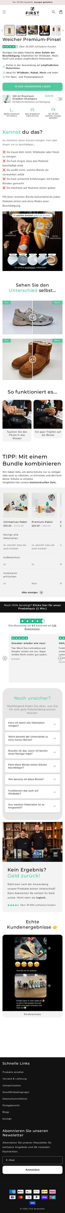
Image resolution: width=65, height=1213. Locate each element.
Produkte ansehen (13, 1072)
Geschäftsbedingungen (15, 1092)
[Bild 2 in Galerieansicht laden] (21, 30)
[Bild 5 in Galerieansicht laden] (56, 30)
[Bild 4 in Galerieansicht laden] (44, 30)
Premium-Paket (42, 521)
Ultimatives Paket (15, 521)
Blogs (5, 1112)
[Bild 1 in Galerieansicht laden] (9, 30)
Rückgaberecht (11, 1105)
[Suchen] (53, 12)
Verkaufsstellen (11, 1085)
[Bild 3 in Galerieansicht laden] (33, 30)
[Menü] (4, 12)
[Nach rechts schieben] (63, 30)
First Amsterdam (37, 1209)
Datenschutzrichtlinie (14, 1098)
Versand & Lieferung (14, 1078)
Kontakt (7, 1118)
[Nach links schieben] (2, 30)
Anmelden (33, 1170)
